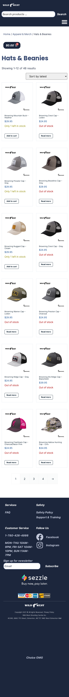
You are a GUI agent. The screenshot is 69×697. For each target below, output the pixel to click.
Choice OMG (34, 657)
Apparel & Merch (22, 34)
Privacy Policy (48, 612)
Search (61, 14)
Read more (46, 136)
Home (6, 34)
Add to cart (12, 136)
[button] (64, 21)
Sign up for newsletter (18, 560)
